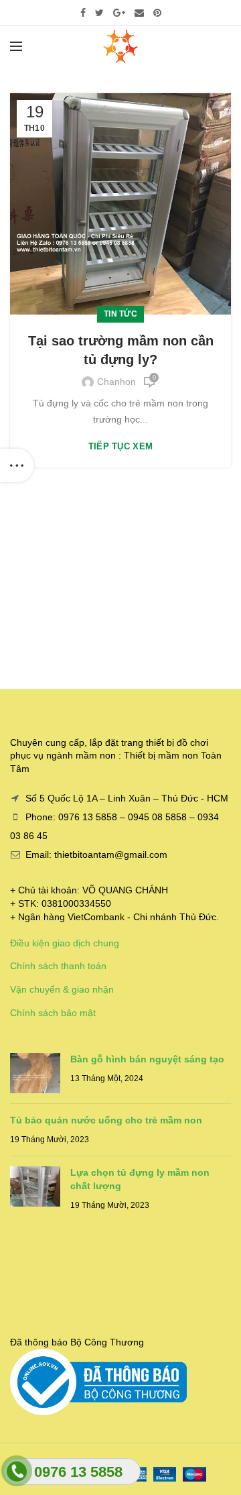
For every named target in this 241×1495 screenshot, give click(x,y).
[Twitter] (99, 12)
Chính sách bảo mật (53, 1012)
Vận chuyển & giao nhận (62, 989)
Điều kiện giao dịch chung (64, 943)
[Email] (139, 12)
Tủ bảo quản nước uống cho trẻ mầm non (106, 1120)
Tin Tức (120, 314)
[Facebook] (83, 12)
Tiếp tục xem (120, 446)
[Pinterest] (157, 12)
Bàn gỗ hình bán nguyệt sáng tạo (147, 1059)
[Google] (119, 12)
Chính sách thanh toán (58, 965)
